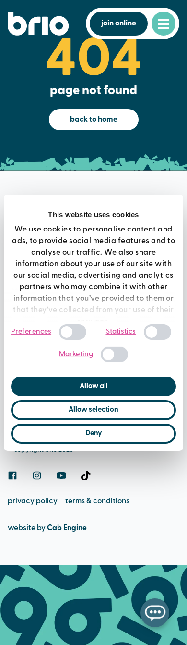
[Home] (38, 24)
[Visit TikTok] (86, 475)
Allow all (94, 386)
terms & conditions (97, 501)
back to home (93, 119)
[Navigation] (163, 24)
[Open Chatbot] (154, 612)
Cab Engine (67, 528)
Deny (93, 433)
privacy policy (33, 501)
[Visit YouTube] (61, 475)
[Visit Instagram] (37, 475)
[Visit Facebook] (12, 475)
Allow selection (93, 410)
